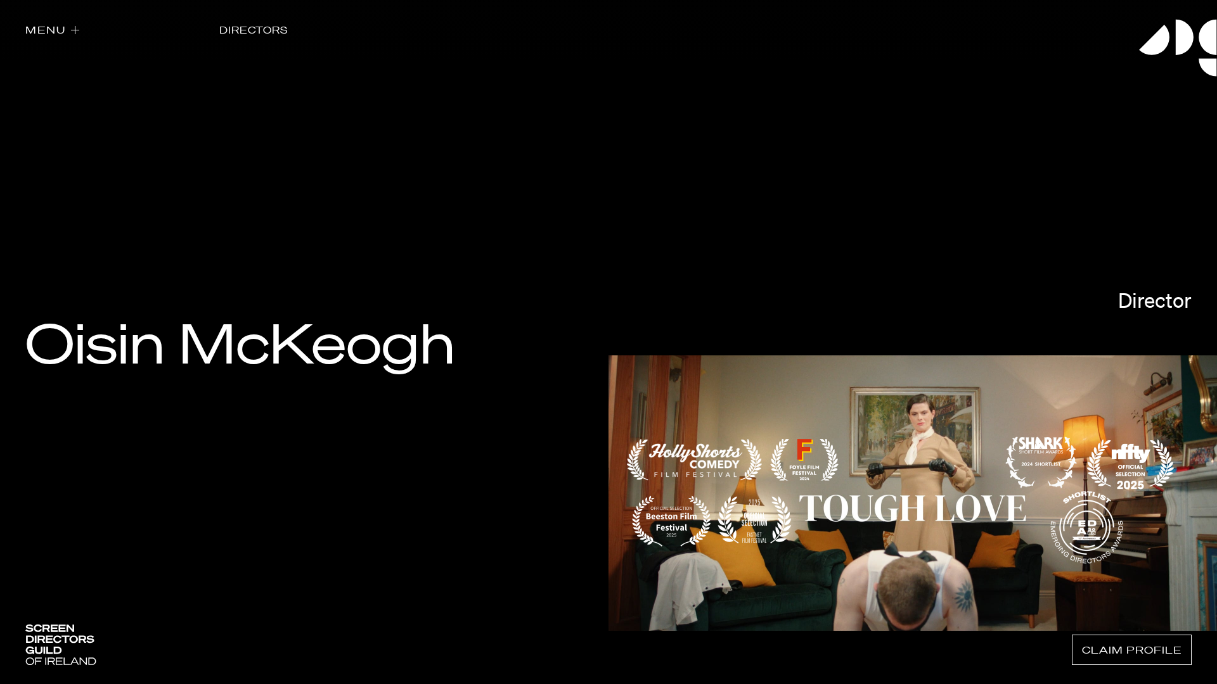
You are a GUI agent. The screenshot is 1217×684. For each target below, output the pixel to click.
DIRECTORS (253, 29)
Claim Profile (1132, 649)
